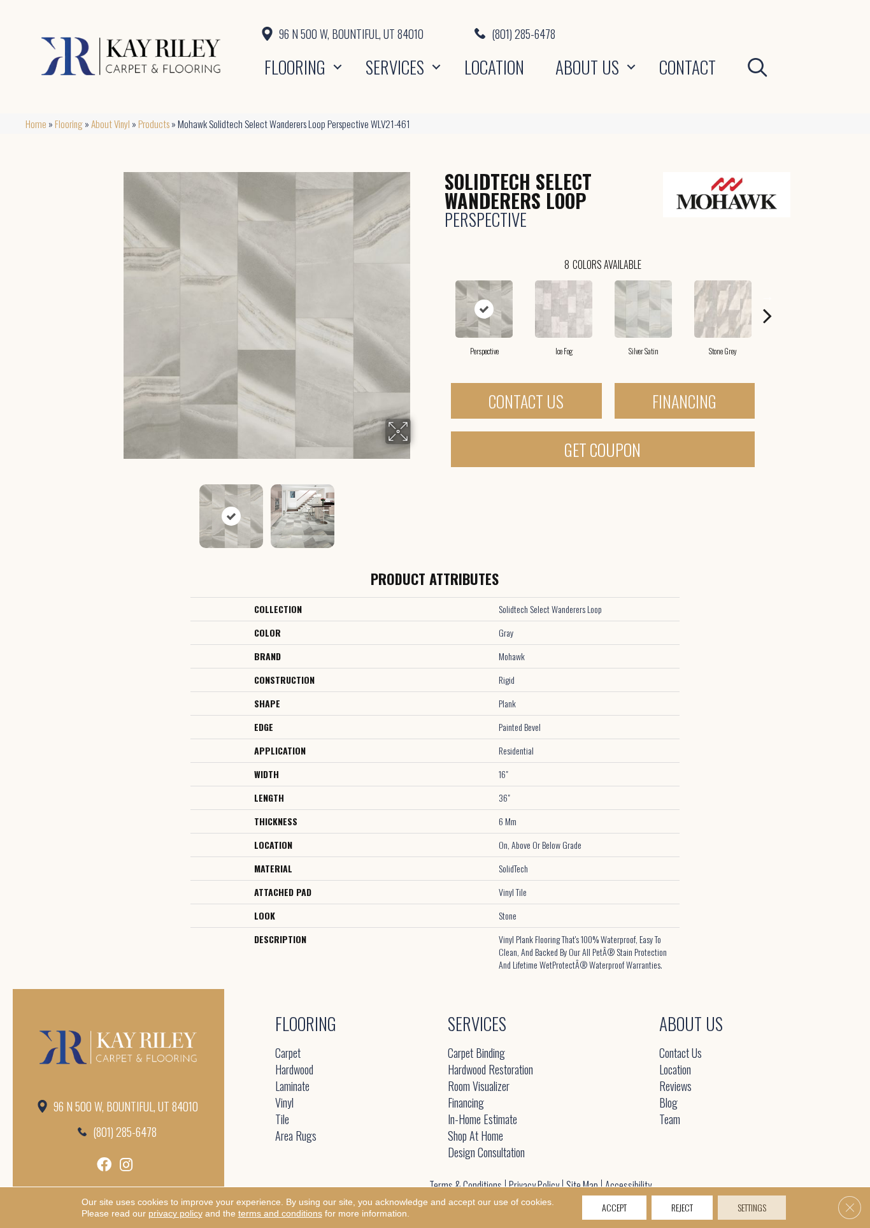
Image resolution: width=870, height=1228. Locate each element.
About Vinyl (110, 124)
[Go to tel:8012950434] (659, 33)
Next (419, 509)
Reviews (675, 1087)
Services (395, 67)
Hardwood (294, 1070)
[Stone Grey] (723, 309)
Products (153, 124)
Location (494, 67)
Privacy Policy (534, 1185)
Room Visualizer (479, 1087)
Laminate (292, 1087)
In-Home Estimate (482, 1120)
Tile (282, 1120)
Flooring (294, 67)
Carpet (288, 1053)
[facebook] (104, 1164)
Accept (614, 1207)
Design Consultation (486, 1153)
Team (669, 1120)
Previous (115, 509)
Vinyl (284, 1103)
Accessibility (628, 1185)
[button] (337, 66)
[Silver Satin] (643, 309)
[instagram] (126, 1164)
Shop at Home (475, 1136)
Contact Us (526, 401)
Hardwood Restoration (490, 1070)
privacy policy (175, 1213)
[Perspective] (484, 309)
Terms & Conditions (465, 1185)
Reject (682, 1207)
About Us (587, 67)
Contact (687, 67)
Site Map (582, 1185)
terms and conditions (280, 1213)
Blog (668, 1103)
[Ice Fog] (563, 309)
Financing (684, 401)
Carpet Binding (476, 1053)
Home (35, 124)
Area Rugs (296, 1136)
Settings (752, 1207)
